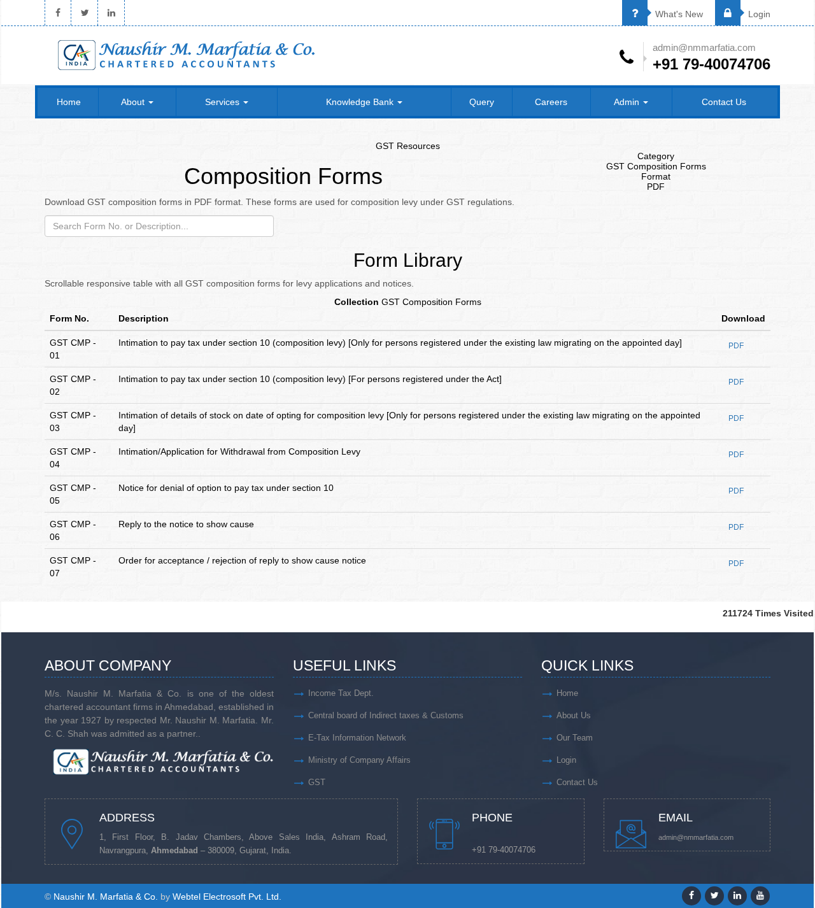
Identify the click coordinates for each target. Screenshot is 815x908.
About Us (573, 715)
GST (316, 782)
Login (758, 14)
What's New (678, 14)
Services (223, 102)
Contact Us (724, 102)
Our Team (574, 737)
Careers (551, 102)
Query (481, 102)
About (134, 102)
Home (69, 102)
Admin (628, 102)
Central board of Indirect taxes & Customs (386, 715)
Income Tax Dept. (341, 693)
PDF (736, 345)
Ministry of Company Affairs (359, 760)
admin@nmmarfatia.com (696, 837)
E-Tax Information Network (357, 737)
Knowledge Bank (361, 102)
